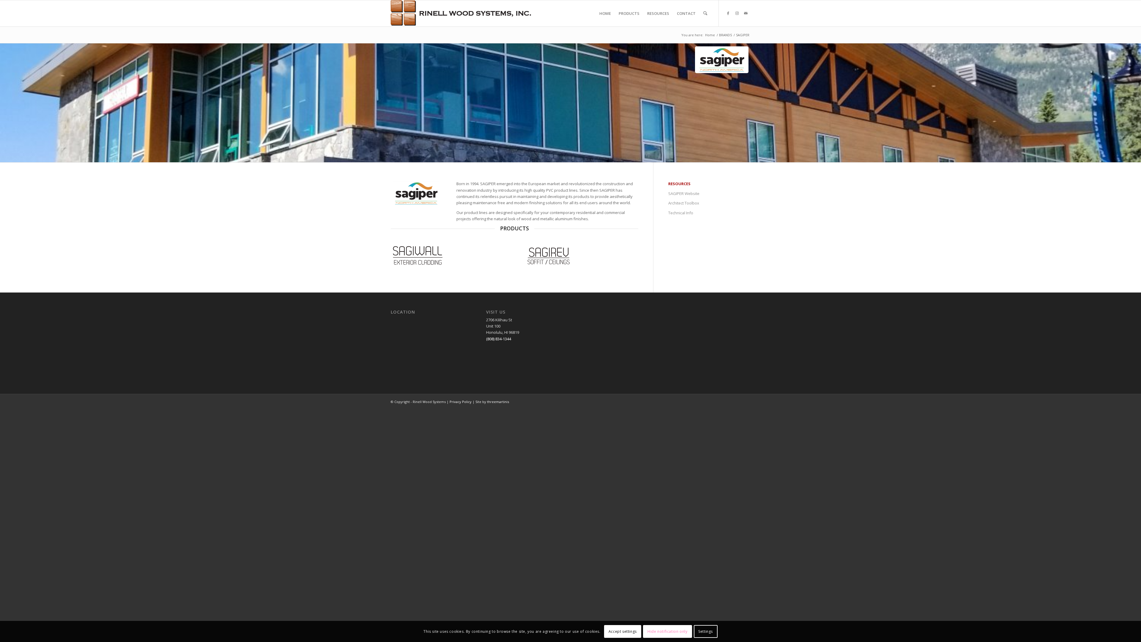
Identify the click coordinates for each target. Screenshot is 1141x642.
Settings (705, 631)
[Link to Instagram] (736, 13)
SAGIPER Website (683, 193)
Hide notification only (667, 631)
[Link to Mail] (745, 13)
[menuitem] (605, 13)
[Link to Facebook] (728, 13)
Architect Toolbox (683, 203)
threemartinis (498, 401)
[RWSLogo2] (461, 13)
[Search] (705, 13)
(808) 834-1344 (498, 339)
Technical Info (680, 212)
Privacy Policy (461, 401)
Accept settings (623, 631)
